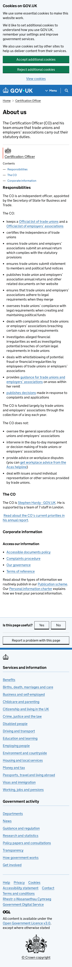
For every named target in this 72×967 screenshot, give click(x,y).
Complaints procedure (23, 558)
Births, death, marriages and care (28, 687)
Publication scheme (52, 584)
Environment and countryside (25, 753)
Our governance (18, 565)
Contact (48, 888)
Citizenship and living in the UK (26, 709)
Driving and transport (19, 731)
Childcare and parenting (21, 702)
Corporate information (21, 180)
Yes (44, 625)
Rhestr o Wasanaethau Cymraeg (27, 899)
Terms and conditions (19, 893)
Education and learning (20, 738)
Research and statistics (20, 835)
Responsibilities (17, 169)
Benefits (9, 680)
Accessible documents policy (28, 552)
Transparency (13, 850)
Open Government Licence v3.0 (26, 923)
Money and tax (14, 768)
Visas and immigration (19, 782)
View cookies (36, 78)
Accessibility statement (20, 888)
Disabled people (15, 724)
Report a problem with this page (36, 640)
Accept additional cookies (36, 59)
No (61, 625)
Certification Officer (28, 100)
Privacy (19, 882)
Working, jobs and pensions (23, 790)
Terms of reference (20, 571)
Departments (13, 814)
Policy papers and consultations (27, 843)
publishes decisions (21, 393)
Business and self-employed (24, 694)
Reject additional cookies (36, 69)
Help (6, 882)
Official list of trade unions (39, 221)
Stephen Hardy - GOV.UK (37, 503)
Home (7, 100)
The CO (12, 175)
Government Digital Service (23, 904)
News (7, 821)
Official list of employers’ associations (35, 226)
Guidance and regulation (21, 828)
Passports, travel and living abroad (29, 775)
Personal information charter (30, 589)
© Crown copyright (36, 957)
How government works (21, 857)
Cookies (34, 882)
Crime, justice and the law (22, 716)
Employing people (16, 746)
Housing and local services (23, 760)
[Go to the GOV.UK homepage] (18, 90)
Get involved (12, 865)
